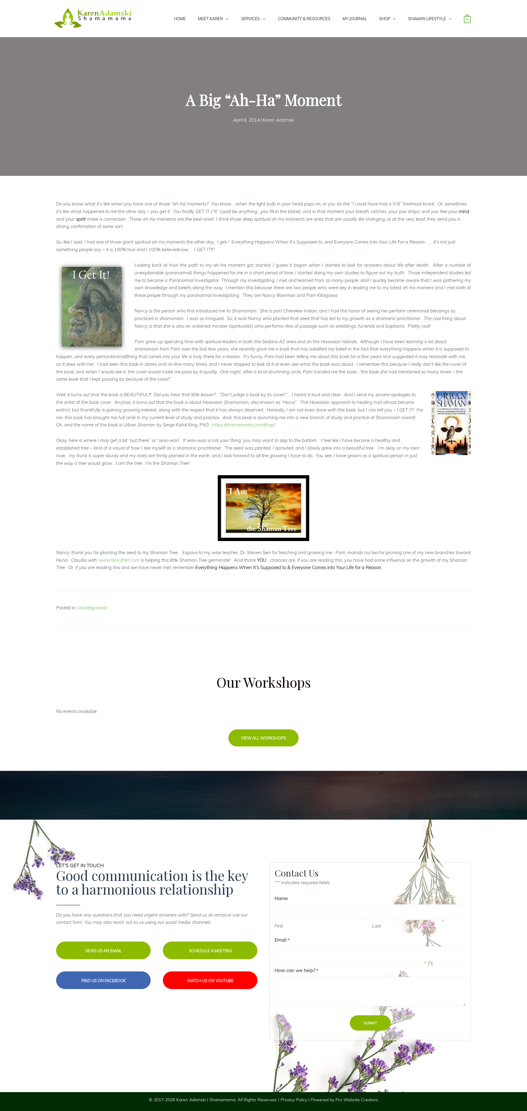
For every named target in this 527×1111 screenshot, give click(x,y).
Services (250, 18)
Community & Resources (304, 18)
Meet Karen (210, 18)
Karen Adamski (278, 120)
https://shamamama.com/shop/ (243, 425)
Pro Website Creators (356, 1099)
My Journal (354, 18)
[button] (263, 737)
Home (180, 18)
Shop (384, 18)
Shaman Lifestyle (427, 18)
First (278, 926)
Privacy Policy (294, 1099)
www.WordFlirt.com (119, 560)
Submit (370, 1022)
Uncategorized (92, 608)
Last (376, 926)
